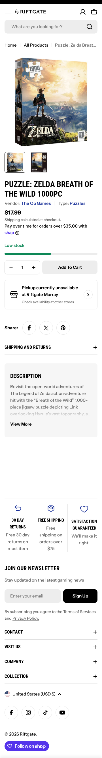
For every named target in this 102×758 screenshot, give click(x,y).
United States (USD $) (34, 694)
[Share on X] (46, 328)
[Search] (89, 26)
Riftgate (28, 734)
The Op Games (36, 203)
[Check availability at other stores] (88, 294)
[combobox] (51, 27)
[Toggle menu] (8, 12)
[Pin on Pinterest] (63, 328)
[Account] (82, 12)
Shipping (12, 219)
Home (11, 45)
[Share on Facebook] (29, 328)
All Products (36, 45)
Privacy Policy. (25, 618)
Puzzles (77, 203)
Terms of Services (79, 611)
